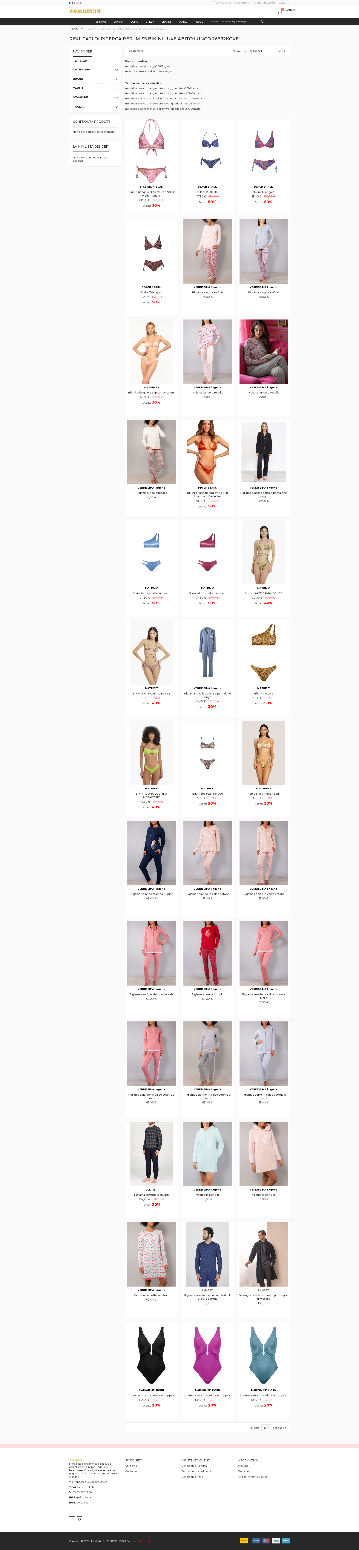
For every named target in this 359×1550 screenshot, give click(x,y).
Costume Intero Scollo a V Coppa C (151, 1395)
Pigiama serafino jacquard (151, 1195)
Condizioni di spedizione (196, 1471)
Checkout (243, 1471)
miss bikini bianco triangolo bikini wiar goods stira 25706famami (163, 108)
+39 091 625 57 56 (82, 1492)
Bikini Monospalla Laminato (151, 593)
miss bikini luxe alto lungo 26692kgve (147, 66)
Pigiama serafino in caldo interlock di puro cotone (207, 1296)
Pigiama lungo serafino (207, 292)
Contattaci (131, 1471)
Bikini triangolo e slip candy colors (151, 392)
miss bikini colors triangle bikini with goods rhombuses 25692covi (164, 98)
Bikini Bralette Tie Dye (207, 793)
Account (242, 1465)
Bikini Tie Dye (263, 693)
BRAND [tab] (78, 79)
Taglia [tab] (78, 88)
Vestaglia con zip (207, 1195)
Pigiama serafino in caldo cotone (207, 894)
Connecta (145, 1541)
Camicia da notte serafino (151, 1295)
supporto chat (80, 1502)
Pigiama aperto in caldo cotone (264, 894)
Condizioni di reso (192, 1476)
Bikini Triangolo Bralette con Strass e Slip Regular (151, 193)
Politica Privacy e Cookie (252, 1476)
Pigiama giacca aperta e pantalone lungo (263, 494)
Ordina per (239, 50)
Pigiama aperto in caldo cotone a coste (263, 1096)
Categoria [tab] (81, 69)
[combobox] (237, 21)
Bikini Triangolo (263, 192)
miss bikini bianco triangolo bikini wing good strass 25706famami (163, 93)
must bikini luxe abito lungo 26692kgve (148, 71)
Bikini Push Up (207, 192)
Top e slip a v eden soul (264, 793)
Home (75, 28)
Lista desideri (223, 3)
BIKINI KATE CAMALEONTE (264, 593)
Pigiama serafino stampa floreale (151, 994)
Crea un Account (266, 3)
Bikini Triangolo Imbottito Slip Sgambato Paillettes (207, 494)
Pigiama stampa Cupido (207, 994)
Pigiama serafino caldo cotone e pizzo (263, 996)
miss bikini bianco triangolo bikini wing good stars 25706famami (163, 88)
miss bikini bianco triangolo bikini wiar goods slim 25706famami (163, 103)
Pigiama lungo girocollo (207, 392)
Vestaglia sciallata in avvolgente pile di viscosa (263, 1296)
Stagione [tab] (80, 97)
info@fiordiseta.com (84, 1497)
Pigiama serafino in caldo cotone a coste (151, 1096)
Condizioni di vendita (194, 1465)
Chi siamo (131, 1465)
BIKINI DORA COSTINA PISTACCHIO (151, 795)
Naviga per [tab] (82, 51)
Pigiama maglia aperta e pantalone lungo (207, 695)
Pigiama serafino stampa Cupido (151, 894)
